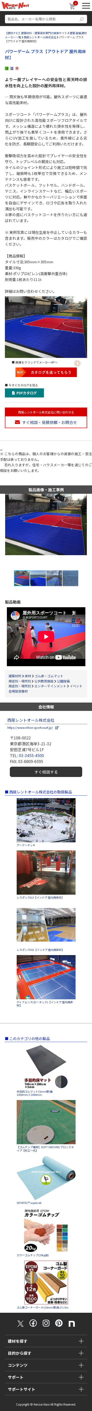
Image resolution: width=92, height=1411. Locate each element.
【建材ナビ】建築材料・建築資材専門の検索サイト (36, 33)
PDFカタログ (26, 392)
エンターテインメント (50, 686)
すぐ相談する (46, 772)
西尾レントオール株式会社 (40, 37)
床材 (28, 676)
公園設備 (63, 681)
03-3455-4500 (31, 755)
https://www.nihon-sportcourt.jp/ (31, 727)
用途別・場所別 (20, 681)
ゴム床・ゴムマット (49, 676)
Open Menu (86, 5)
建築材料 (15, 676)
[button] (88, 532)
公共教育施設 (43, 681)
